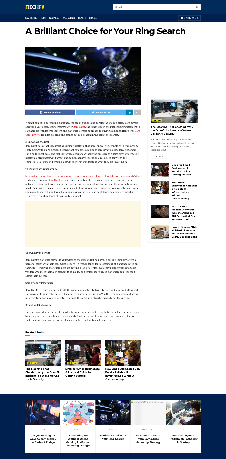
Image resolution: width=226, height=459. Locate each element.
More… (93, 18)
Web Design (69, 18)
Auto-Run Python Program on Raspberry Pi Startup (183, 439)
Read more (159, 156)
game (42, 430)
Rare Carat (79, 126)
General (32, 363)
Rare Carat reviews (58, 180)
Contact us (191, 18)
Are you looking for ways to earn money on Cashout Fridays (43, 439)
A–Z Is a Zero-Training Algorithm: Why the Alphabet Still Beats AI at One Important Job (183, 213)
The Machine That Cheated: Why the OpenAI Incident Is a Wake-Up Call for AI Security (172, 130)
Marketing (31, 18)
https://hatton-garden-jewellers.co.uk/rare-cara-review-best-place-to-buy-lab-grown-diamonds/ (80, 176)
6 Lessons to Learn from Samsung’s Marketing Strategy (148, 439)
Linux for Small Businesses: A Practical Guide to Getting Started (82, 372)
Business (54, 18)
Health (82, 18)
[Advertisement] (83, 224)
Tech (43, 18)
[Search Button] (197, 7)
